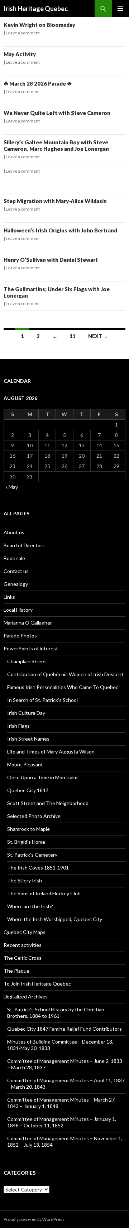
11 (72, 336)
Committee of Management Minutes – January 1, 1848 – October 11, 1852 (61, 1122)
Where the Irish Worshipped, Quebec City (54, 919)
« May (11, 487)
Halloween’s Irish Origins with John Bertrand (60, 230)
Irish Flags (18, 726)
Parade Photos (20, 635)
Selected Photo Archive (34, 816)
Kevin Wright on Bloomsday (39, 24)
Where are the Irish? (30, 906)
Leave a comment (23, 32)
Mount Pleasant (25, 764)
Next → (98, 336)
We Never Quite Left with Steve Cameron (57, 113)
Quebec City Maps (25, 932)
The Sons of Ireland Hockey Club (44, 893)
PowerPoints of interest (31, 648)
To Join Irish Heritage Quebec (37, 984)
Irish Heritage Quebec (36, 9)
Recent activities (23, 945)
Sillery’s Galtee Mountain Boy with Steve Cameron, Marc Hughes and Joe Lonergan (56, 145)
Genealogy (16, 584)
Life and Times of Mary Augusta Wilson (51, 751)
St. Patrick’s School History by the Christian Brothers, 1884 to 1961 (55, 1012)
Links (9, 597)
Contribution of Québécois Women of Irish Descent (65, 674)
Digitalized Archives (26, 996)
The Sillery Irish (24, 880)
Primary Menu (120, 8)
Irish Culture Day (26, 713)
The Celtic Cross (23, 958)
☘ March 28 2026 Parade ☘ (38, 83)
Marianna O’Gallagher (28, 623)
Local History (18, 610)
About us (14, 532)
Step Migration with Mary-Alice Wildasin (55, 201)
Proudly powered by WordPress (34, 1219)
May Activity (20, 54)
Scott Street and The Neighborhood (48, 803)
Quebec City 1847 (27, 790)
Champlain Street (26, 661)
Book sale (14, 558)
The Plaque (16, 971)
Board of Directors (24, 545)
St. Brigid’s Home (26, 842)
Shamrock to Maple (28, 829)
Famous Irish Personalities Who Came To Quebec (62, 687)
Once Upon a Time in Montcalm (42, 777)
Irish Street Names (28, 739)
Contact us (16, 571)
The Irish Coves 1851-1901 (38, 868)
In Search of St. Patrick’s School (42, 700)
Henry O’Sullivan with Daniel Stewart (51, 259)
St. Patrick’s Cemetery (32, 855)
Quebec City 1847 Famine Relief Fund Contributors (64, 1029)
